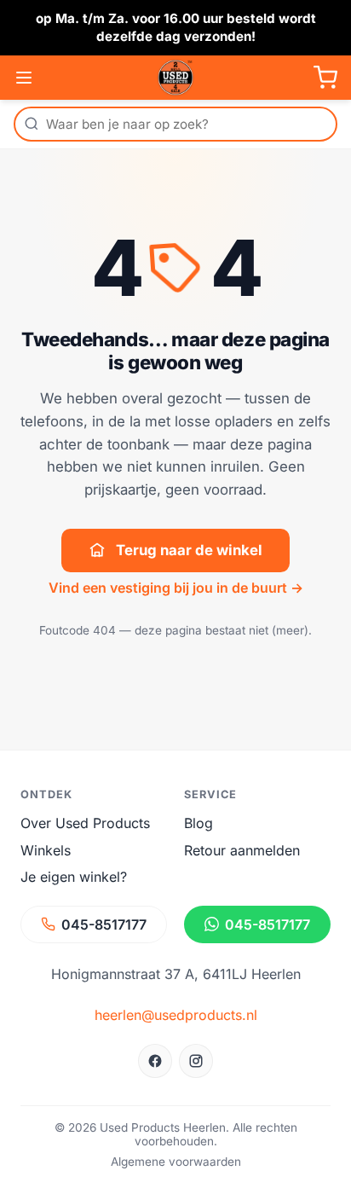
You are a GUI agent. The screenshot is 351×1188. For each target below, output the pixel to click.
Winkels (45, 850)
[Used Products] (175, 77)
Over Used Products (85, 823)
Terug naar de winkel (189, 550)
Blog (198, 823)
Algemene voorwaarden (176, 1161)
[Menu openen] (24, 77)
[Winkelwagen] (325, 78)
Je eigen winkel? (73, 876)
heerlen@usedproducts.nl (176, 1014)
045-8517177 (104, 924)
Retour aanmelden (242, 850)
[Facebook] (155, 1061)
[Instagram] (196, 1061)
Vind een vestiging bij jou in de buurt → (176, 587)
